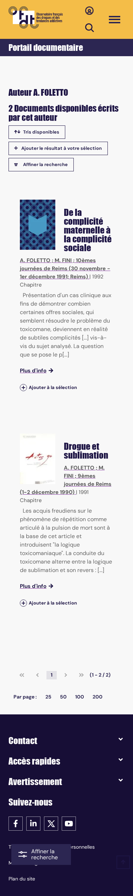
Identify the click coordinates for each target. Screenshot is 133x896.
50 (63, 697)
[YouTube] (69, 823)
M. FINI (63, 260)
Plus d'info (33, 370)
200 (97, 697)
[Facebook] (16, 823)
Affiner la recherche (45, 164)
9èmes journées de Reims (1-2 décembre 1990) (65, 484)
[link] (21, 675)
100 (79, 697)
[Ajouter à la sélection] (23, 387)
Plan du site (22, 879)
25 (48, 697)
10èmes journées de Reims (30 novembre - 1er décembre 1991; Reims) (65, 268)
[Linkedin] (33, 823)
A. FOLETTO (35, 260)
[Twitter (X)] (51, 823)
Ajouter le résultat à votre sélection (61, 148)
